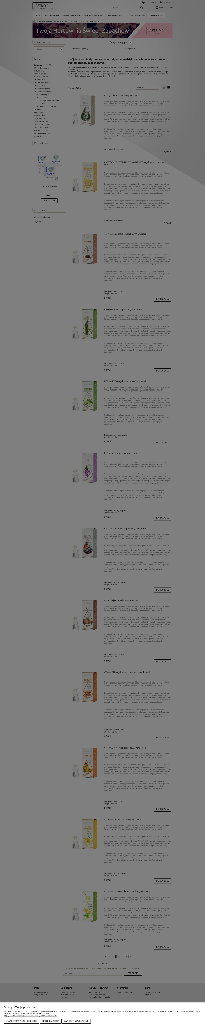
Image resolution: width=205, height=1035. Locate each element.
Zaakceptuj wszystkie (76, 1021)
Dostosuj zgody (50, 1021)
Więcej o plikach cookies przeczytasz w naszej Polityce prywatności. (30, 1015)
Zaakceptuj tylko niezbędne (21, 1021)
